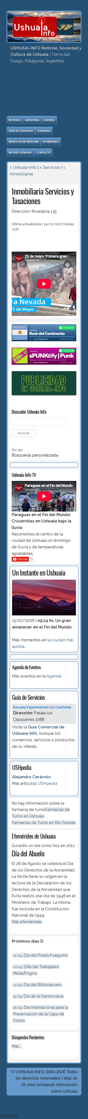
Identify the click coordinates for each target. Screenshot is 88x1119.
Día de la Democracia (38, 996)
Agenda (49, 120)
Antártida (32, 120)
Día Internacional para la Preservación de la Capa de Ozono (40, 1014)
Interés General (20, 152)
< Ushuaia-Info (23, 167)
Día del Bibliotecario (37, 984)
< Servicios (50, 167)
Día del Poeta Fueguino (40, 955)
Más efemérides (27, 921)
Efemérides (51, 141)
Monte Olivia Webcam (23, 141)
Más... (16, 1046)
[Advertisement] (44, 91)
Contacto (43, 152)
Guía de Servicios (21, 131)
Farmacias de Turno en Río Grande (44, 822)
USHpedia (43, 131)
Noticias (14, 120)
